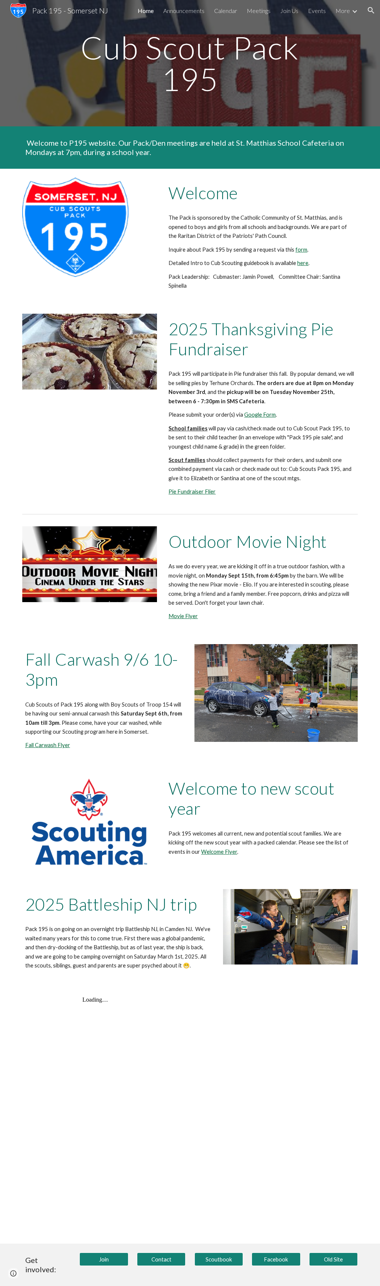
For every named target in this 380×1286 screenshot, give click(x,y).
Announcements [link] (183, 10)
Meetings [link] (259, 10)
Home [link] (146, 10)
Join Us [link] (289, 10)
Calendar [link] (225, 10)
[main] (190, 63)
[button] (371, 10)
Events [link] (317, 10)
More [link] (342, 10)
